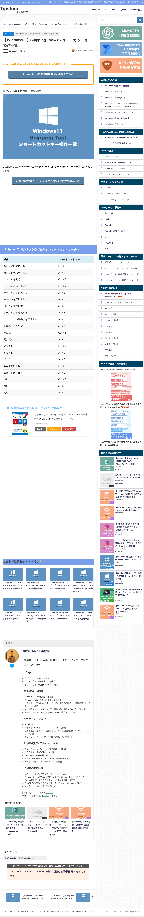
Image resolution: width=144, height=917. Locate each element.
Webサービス (136, 10)
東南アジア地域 (111, 320)
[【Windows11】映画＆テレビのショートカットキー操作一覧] (83, 604)
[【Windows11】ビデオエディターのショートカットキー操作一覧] (13, 575)
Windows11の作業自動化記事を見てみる (49, 74)
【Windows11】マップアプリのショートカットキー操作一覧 (60, 586)
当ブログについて (68, 2)
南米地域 (108, 332)
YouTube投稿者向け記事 (115, 231)
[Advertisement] (48, 211)
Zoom (107, 237)
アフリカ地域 (110, 356)
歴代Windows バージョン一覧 (117, 262)
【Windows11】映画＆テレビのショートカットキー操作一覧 (83, 616)
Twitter (107, 219)
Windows (95, 10)
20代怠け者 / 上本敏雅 (84, 50)
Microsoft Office (112, 156)
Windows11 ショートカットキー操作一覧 (119, 105)
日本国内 (108, 308)
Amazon (54, 429)
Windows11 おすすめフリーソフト (119, 112)
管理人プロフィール (135, 2)
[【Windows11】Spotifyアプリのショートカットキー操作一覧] (36, 604)
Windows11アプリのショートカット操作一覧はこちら (49, 181)
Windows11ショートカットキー (45, 34)
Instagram (109, 213)
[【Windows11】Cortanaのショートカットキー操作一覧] (36, 575)
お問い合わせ (53, 2)
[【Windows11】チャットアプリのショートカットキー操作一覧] (60, 604)
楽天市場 (69, 429)
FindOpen (89, 911)
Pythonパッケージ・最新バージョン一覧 (122, 280)
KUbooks (79, 911)
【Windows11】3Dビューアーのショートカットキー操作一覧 (12, 616)
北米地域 (108, 326)
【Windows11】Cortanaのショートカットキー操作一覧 (36, 586)
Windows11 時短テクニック (116, 98)
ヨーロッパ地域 (111, 338)
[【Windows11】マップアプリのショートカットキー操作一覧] (60, 575)
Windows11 (8, 33)
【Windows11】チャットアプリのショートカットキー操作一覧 (60, 616)
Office (113, 10)
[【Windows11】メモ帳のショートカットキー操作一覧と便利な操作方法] (83, 575)
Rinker (45, 423)
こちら (50, 793)
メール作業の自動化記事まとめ (118, 143)
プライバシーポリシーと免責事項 (14, 911)
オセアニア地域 (111, 344)
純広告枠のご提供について (114, 2)
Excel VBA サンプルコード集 (117, 174)
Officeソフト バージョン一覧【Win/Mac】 (122, 268)
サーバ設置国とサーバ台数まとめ (118, 302)
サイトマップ (35, 911)
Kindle (40, 429)
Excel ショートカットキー (116, 168)
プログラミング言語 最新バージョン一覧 (122, 274)
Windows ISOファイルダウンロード (121, 124)
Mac (105, 10)
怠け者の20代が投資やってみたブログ (58, 911)
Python (123, 10)
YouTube (108, 225)
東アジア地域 (110, 314)
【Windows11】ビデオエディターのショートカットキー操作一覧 (12, 586)
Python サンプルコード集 (115, 194)
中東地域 (108, 350)
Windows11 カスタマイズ (115, 91)
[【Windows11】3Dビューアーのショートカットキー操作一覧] (13, 604)
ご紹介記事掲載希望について (90, 2)
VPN (107, 249)
